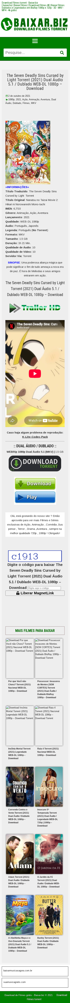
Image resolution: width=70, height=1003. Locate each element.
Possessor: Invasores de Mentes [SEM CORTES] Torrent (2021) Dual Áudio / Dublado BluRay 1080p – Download (48, 689)
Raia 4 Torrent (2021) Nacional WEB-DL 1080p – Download (48, 751)
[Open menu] (35, 41)
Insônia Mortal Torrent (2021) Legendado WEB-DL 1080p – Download (19, 753)
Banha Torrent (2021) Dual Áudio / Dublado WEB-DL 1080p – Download (48, 943)
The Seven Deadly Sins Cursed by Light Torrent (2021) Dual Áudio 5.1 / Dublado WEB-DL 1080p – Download (35, 82)
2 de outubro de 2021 (19, 96)
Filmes (26, 103)
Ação (25, 99)
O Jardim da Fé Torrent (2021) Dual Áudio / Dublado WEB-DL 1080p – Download (48, 882)
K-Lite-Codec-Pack (35, 436)
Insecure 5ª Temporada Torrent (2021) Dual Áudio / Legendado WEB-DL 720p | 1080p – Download (47, 817)
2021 (18, 99)
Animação (34, 99)
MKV (33, 103)
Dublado (17, 103)
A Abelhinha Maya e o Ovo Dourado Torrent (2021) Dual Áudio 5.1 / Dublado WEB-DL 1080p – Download (19, 944)
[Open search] (62, 52)
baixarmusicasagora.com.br (17, 970)
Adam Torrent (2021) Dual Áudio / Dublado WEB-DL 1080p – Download (18, 882)
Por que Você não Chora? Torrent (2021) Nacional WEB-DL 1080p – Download (19, 686)
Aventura (45, 99)
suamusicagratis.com (14, 982)
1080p (11, 99)
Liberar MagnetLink (37, 593)
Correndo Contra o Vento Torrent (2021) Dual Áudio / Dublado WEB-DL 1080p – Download (18, 816)
